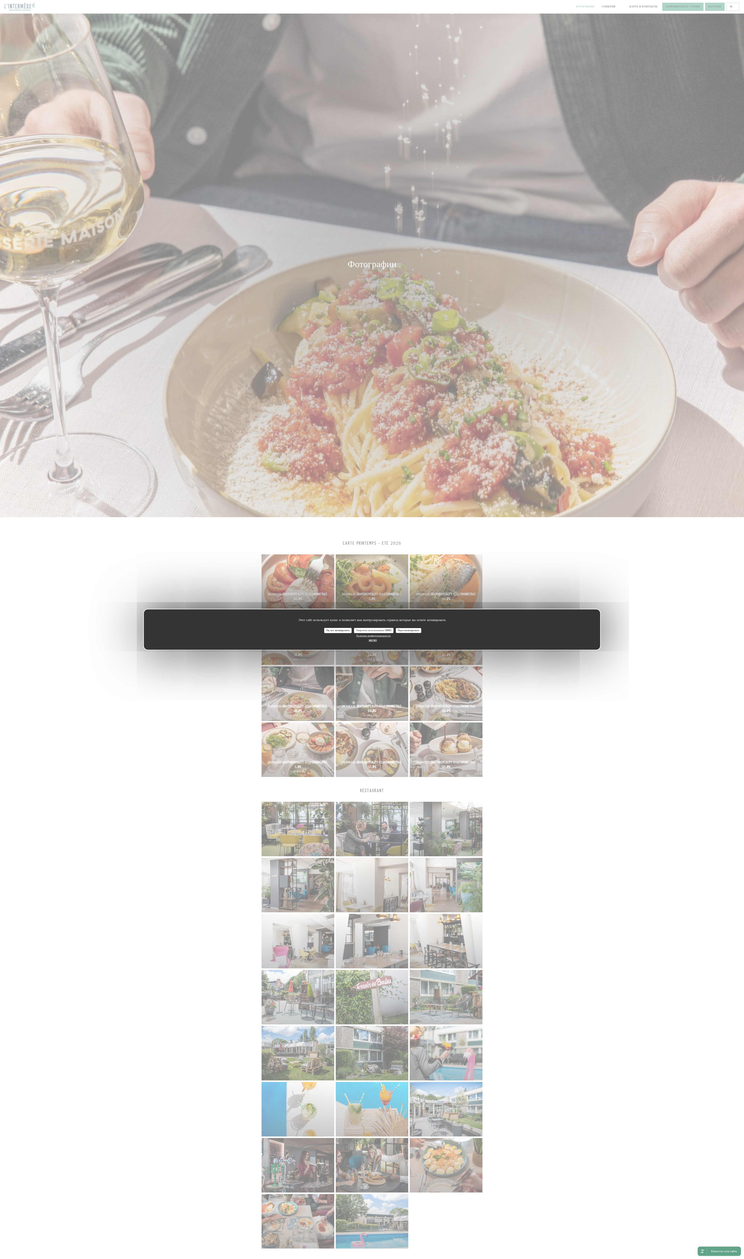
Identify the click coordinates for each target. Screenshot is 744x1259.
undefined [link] (373, 640)
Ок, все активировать (338, 630)
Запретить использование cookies (373, 630)
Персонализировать (408, 630)
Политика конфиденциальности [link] (373, 636)
